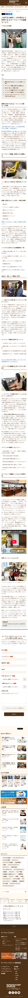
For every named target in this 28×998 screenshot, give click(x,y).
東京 (16, 971)
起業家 (5, 876)
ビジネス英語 (17, 878)
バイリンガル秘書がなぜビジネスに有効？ (15, 90)
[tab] (4, 900)
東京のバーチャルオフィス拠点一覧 (11, 912)
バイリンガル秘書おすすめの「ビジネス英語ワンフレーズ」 (21, 944)
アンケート (15, 860)
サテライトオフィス (15, 883)
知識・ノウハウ (6, 941)
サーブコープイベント (19, 857)
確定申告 (22, 881)
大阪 (16, 977)
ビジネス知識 (7, 860)
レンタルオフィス (7, 869)
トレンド (4, 939)
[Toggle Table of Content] (2, 78)
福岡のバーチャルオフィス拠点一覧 (11, 917)
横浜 (16, 973)
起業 (5, 864)
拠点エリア (16, 968)
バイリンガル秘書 (7, 25)
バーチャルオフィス (19, 869)
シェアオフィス (7, 878)
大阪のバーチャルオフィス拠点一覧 (11, 915)
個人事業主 (18, 862)
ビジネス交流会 (7, 857)
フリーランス (7, 881)
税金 (22, 876)
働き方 (4, 943)
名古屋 (17, 975)
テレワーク (6, 867)
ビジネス (12, 871)
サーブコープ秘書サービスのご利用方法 (14, 92)
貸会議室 (26, 900)
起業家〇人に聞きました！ (9, 874)
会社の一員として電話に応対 (11, 88)
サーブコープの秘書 (8, 862)
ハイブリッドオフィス (8, 885)
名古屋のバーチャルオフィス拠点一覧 (12, 918)
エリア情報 (19, 871)
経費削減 (15, 881)
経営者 (5, 871)
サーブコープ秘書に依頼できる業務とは (14, 85)
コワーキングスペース (14, 864)
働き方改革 (14, 867)
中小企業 (6, 883)
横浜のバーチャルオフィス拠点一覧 (11, 913)
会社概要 (16, 966)
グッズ (11, 876)
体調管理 (21, 874)
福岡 (16, 979)
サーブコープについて (8, 11)
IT (23, 878)
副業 (17, 876)
